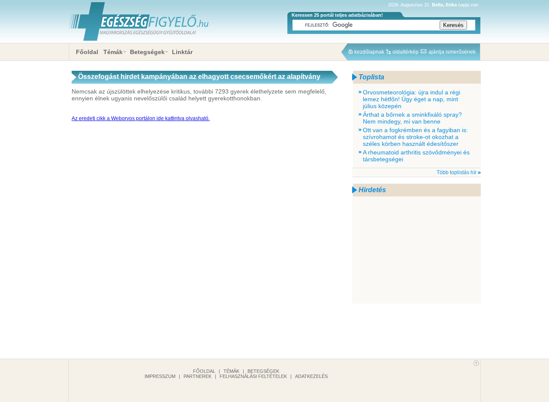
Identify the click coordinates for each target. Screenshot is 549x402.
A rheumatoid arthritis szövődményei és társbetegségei (416, 156)
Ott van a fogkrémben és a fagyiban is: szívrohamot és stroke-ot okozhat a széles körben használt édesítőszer (415, 137)
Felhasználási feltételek (253, 376)
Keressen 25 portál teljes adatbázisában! (337, 15)
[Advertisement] (416, 250)
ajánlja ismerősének (452, 52)
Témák (113, 51)
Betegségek (147, 51)
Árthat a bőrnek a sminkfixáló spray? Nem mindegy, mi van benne (412, 118)
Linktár (182, 51)
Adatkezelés (311, 376)
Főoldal (87, 51)
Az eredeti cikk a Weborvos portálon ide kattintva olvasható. (141, 118)
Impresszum (160, 376)
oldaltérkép (405, 52)
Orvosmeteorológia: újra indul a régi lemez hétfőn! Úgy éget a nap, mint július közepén (411, 99)
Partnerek (197, 376)
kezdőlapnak (369, 52)
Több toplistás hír (457, 172)
